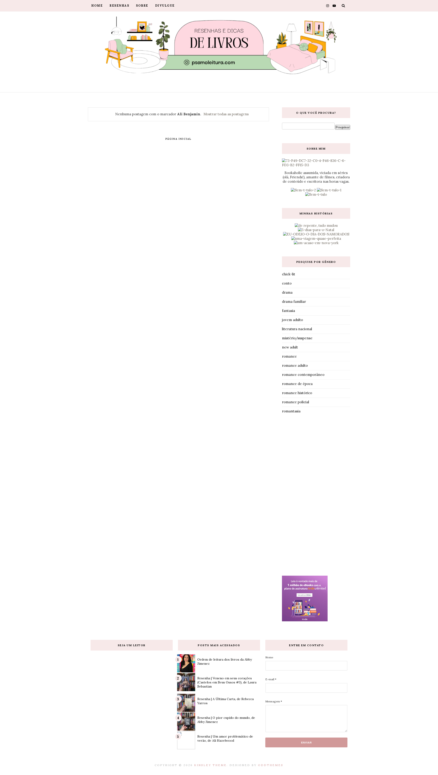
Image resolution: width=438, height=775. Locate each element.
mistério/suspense (297, 338)
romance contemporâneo (303, 374)
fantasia (288, 310)
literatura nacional (297, 329)
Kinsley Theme (210, 765)
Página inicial (178, 138)
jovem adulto (292, 320)
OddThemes (270, 765)
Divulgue (165, 6)
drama (287, 292)
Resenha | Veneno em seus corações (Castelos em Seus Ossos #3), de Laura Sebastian (226, 682)
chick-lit (288, 274)
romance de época (297, 384)
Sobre (142, 6)
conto (287, 283)
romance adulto (295, 365)
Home (97, 6)
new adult (290, 347)
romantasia (291, 411)
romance (289, 356)
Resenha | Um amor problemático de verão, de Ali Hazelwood (225, 738)
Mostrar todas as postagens (226, 114)
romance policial (295, 402)
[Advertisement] (316, 495)
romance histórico (297, 393)
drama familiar (294, 301)
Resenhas (119, 6)
